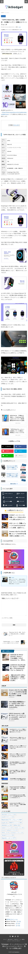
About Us (16, 939)
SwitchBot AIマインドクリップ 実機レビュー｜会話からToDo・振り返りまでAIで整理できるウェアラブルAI (18, 730)
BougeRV (4, 822)
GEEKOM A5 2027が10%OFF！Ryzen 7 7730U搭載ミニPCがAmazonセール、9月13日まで (17, 658)
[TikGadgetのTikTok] (15, 936)
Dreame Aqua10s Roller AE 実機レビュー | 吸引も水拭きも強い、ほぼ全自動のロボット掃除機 (18, 788)
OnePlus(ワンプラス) (12, 830)
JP (17, 921)
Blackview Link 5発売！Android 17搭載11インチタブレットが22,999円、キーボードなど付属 (12, 467)
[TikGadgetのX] (10, 936)
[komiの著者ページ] (5, 581)
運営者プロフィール (12, 919)
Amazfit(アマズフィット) (8, 817)
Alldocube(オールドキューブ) (9, 814)
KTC (3, 830)
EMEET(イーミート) (15, 822)
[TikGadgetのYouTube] (13, 936)
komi (20, 27)
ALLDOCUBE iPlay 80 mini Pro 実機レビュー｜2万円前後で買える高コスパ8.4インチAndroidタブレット (18, 796)
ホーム (4, 939)
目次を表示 (16, 125)
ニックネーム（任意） (7, 618)
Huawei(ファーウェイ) (7, 827)
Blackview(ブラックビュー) (12, 820)
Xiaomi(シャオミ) (9, 838)
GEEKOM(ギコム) (7, 825)
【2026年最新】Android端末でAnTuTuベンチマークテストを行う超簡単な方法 (18, 779)
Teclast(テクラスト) (8, 835)
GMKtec (16, 825)
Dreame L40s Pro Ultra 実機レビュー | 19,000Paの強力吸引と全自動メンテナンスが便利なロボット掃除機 (17, 534)
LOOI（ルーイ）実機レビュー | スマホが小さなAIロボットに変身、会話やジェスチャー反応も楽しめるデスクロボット (17, 525)
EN (20, 921)
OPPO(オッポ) (5, 832)
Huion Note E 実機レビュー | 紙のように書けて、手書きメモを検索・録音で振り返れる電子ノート (18, 772)
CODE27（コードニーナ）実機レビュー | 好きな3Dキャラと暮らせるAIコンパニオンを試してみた (17, 517)
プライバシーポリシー (16, 940)
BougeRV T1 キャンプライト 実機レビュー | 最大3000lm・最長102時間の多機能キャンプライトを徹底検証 (12, 475)
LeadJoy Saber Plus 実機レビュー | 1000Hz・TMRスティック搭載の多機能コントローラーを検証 (18, 804)
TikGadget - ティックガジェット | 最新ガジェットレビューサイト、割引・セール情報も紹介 (14, 946)
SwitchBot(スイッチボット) (17, 832)
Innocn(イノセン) (19, 827)
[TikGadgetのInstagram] (18, 936)
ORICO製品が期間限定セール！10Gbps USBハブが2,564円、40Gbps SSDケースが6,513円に (18, 763)
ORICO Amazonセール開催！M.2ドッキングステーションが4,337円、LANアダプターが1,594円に (18, 739)
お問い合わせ (10, 939)
